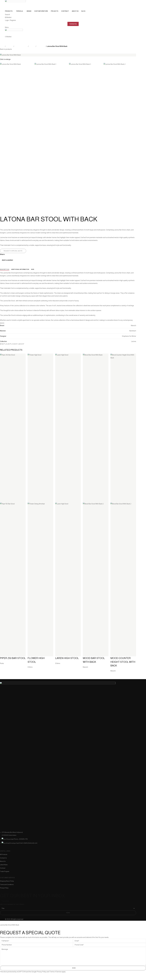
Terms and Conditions (7, 884)
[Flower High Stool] (40, 428)
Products (9, 46)
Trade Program (4, 871)
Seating (32, 46)
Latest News (4, 864)
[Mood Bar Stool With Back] (95, 428)
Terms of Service (55, 972)
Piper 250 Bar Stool (13, 658)
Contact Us (73, 24)
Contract (2, 868)
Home (2, 46)
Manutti (85, 667)
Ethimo (30, 667)
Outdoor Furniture (21, 46)
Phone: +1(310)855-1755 (21, 839)
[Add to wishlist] (2, 653)
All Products (3, 854)
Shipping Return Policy (7, 881)
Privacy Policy (4, 888)
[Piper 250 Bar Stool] (13, 428)
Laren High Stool (67, 658)
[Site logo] (15, 4)
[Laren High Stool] (68, 428)
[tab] (4, 269)
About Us (3, 861)
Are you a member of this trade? (12, 904)
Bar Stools (40, 46)
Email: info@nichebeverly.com (28, 843)
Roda (2, 663)
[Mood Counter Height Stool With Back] (123, 428)
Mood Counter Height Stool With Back (122, 662)
